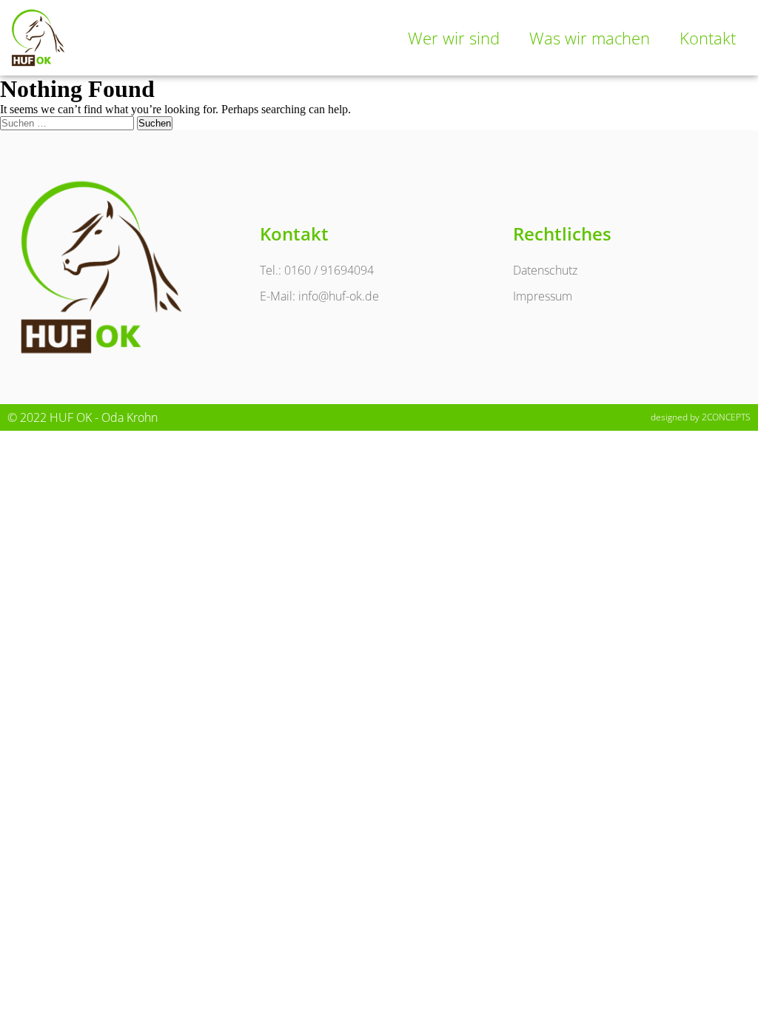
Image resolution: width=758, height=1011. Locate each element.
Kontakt (708, 38)
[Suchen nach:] (68, 122)
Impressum (542, 296)
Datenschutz (545, 270)
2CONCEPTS (726, 417)
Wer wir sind (454, 38)
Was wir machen (589, 38)
